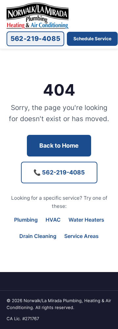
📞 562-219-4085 (59, 172)
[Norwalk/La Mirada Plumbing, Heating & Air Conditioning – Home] (38, 16)
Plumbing (26, 219)
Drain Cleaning (37, 236)
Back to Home (59, 145)
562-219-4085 (35, 39)
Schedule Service (92, 38)
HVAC (53, 219)
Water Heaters (86, 219)
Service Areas (81, 236)
